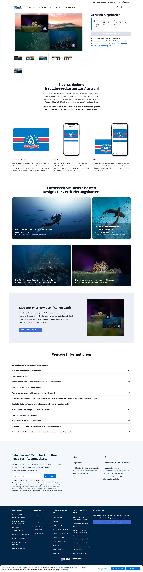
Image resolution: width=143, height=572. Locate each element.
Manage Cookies (103, 569)
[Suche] (117, 7)
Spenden (56, 545)
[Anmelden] (121, 7)
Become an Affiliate (18, 549)
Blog (94, 2)
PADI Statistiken (58, 517)
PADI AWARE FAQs (58, 537)
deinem (98, 23)
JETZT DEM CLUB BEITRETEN (30, 330)
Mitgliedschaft (70, 7)
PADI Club (36, 7)
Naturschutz (46, 7)
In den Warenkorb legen (111, 34)
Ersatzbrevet (111, 2)
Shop (61, 7)
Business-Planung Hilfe (80, 539)
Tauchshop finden (101, 2)
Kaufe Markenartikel (19, 538)
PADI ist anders (38, 519)
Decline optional (118, 569)
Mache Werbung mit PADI (61, 529)
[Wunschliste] (125, 7)
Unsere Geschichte (39, 523)
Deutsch (125, 2)
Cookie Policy (64, 570)
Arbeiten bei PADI (38, 533)
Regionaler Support (79, 553)
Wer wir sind (37, 515)
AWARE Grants (57, 553)
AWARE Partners (58, 549)
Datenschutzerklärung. (112, 471)
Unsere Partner (58, 525)
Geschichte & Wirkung (60, 541)
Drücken (55, 521)
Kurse (29, 7)
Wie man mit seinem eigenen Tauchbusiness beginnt (81, 532)
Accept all (133, 569)
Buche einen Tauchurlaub (20, 534)
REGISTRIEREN (50, 476)
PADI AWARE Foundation (60, 533)
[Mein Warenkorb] (129, 7)
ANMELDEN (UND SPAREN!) (112, 522)
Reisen (55, 7)
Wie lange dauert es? (80, 543)
